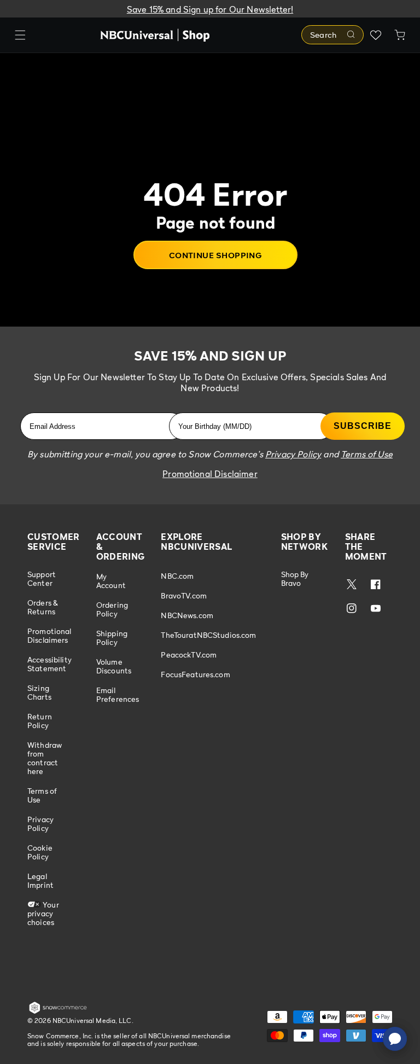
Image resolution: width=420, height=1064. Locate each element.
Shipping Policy (111, 638)
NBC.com (177, 576)
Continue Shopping (215, 255)
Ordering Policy (112, 609)
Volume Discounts (113, 666)
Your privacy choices (43, 913)
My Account (111, 581)
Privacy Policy (40, 824)
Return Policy (39, 721)
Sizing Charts (39, 692)
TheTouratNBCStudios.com (208, 634)
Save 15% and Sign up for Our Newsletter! (210, 9)
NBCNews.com (187, 615)
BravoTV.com (184, 595)
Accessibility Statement (49, 664)
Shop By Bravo (295, 579)
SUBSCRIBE (363, 426)
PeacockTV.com (189, 654)
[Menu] (20, 35)
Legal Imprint (40, 880)
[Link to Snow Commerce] (58, 1011)
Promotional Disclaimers (49, 635)
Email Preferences (117, 694)
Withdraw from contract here (44, 758)
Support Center (41, 579)
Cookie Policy (39, 852)
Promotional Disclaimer (210, 473)
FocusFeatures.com (195, 674)
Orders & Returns (42, 607)
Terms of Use (42, 795)
